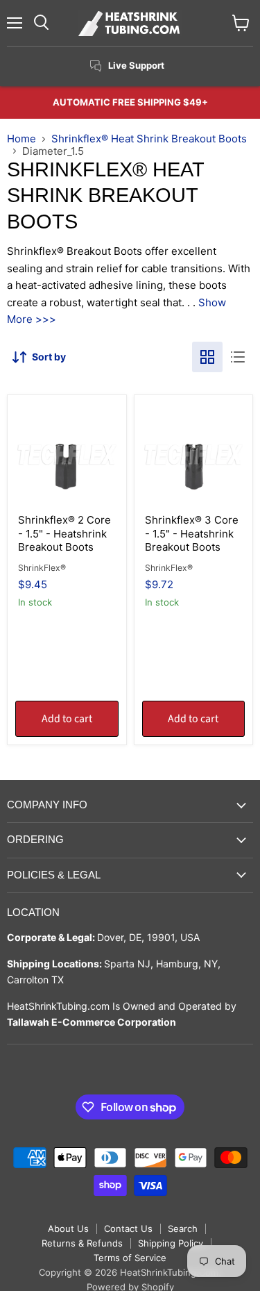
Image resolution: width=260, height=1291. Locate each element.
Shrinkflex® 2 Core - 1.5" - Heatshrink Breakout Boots (64, 533)
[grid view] (207, 357)
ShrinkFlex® (42, 568)
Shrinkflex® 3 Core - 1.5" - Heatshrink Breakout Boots (192, 533)
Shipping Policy (170, 1243)
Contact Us (128, 1228)
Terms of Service (130, 1257)
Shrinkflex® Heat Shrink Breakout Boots (149, 138)
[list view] (238, 357)
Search (183, 1228)
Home (21, 138)
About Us (68, 1228)
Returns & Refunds (82, 1243)
